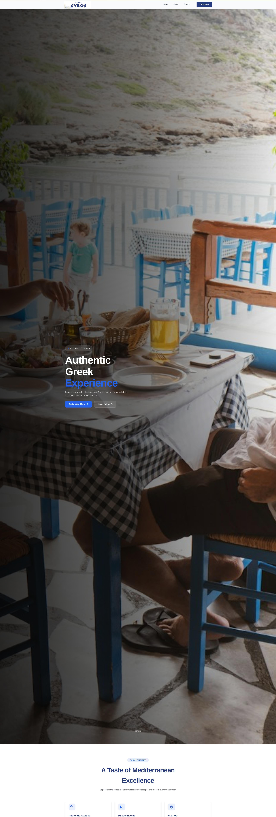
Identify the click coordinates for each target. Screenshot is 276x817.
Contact (186, 4)
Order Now (204, 4)
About (176, 4)
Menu (166, 4)
